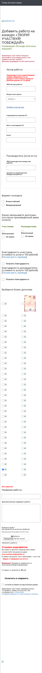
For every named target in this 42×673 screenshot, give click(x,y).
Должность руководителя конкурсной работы (17, 173)
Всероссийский (12, 201)
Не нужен (9, 237)
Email (9, 135)
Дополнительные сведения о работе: (16, 502)
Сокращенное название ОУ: (17, 115)
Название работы (12, 490)
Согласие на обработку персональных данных (21, 584)
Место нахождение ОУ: (15, 125)
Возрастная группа (14, 94)
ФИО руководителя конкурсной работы (19, 162)
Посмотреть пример (14, 257)
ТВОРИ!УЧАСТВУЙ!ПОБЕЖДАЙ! (10, 15)
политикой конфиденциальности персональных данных (20, 593)
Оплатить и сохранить (16, 578)
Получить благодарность (17, 264)
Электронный (8, 234)
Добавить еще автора (15, 107)
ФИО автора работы (14, 84)
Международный (13, 205)
